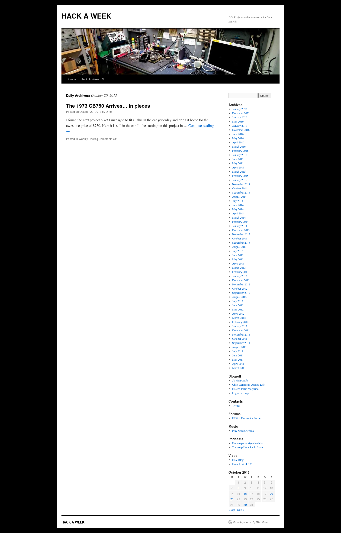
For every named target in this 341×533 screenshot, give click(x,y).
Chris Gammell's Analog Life (248, 384)
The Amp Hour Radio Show (248, 447)
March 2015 (239, 171)
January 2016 (239, 155)
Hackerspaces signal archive (247, 443)
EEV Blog (238, 460)
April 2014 (238, 213)
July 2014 (237, 201)
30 (245, 505)
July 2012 (237, 301)
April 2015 (238, 167)
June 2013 (238, 255)
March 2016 (239, 146)
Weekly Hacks (88, 139)
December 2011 (241, 330)
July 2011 (237, 351)
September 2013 (241, 242)
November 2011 (241, 334)
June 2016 (238, 134)
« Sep (231, 509)
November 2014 (241, 184)
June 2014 (238, 205)
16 (245, 493)
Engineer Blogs (240, 393)
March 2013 (239, 267)
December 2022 (241, 113)
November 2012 (241, 284)
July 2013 (237, 251)
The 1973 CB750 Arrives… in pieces (108, 105)
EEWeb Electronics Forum (246, 418)
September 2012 (241, 292)
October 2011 (239, 338)
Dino (109, 111)
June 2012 (238, 305)
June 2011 (238, 355)
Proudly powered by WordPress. (251, 522)
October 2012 (239, 288)
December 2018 (241, 130)
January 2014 (239, 226)
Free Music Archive (243, 430)
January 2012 (239, 326)
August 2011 (239, 347)
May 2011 (238, 359)
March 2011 (239, 368)
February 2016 (240, 150)
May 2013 (238, 259)
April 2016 (238, 142)
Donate (71, 79)
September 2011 (241, 343)
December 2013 (241, 230)
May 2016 (238, 138)
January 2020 (239, 117)
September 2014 (241, 192)
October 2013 (239, 238)
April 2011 (238, 363)
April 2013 (238, 263)
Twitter (236, 405)
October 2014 (239, 188)
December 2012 (241, 280)
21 (232, 499)
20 (271, 493)
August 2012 (239, 297)
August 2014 (239, 196)
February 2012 (240, 322)
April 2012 (238, 313)
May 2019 (238, 121)
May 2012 (238, 309)
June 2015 (238, 159)
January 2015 (239, 180)
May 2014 (238, 209)
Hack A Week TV (92, 79)
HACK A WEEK (86, 16)
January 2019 (239, 125)
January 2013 (239, 276)
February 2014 (240, 221)
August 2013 (239, 247)
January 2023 (239, 109)
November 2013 (241, 234)
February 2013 (240, 272)
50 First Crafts (240, 380)
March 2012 (239, 318)
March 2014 (239, 217)
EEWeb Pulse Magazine (245, 389)
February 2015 (240, 176)
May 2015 (238, 163)
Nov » (240, 509)
